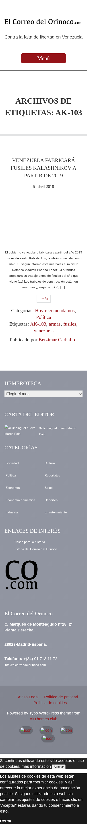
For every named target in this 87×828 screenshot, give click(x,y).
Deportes (51, 500)
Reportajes (52, 475)
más (44, 298)
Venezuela (43, 330)
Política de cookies (50, 703)
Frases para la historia (29, 542)
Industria (12, 512)
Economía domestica (20, 500)
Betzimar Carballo (57, 339)
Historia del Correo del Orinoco (35, 549)
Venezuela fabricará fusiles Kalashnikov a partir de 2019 (43, 167)
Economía (13, 487)
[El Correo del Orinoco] (43, 21)
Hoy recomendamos (55, 310)
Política (43, 317)
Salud (49, 487)
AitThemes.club (43, 719)
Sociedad (12, 463)
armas (55, 324)
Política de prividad (61, 697)
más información (36, 766)
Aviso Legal (28, 697)
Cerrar (5, 821)
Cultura (50, 463)
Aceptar (59, 766)
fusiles (69, 324)
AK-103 (38, 324)
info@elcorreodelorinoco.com (25, 665)
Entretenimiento (56, 512)
